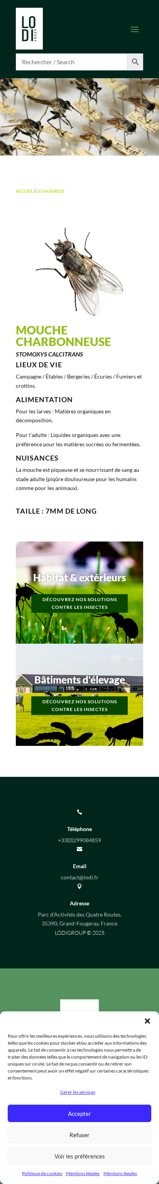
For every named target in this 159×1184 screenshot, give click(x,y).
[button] (147, 1021)
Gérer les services (77, 1092)
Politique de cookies (42, 1173)
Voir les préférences (79, 1156)
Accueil (24, 191)
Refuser (79, 1134)
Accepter (79, 1113)
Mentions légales (83, 1173)
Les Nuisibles (50, 191)
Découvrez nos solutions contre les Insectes (79, 603)
